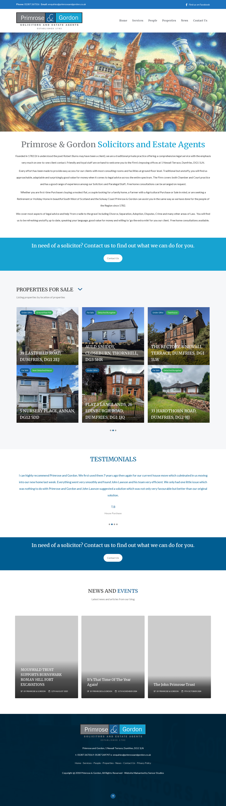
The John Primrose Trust (174, 685)
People (97, 763)
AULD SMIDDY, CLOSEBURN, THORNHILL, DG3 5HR (111, 353)
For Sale (90, 312)
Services (87, 763)
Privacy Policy (144, 763)
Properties (108, 763)
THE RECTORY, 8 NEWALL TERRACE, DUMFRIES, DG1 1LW (177, 353)
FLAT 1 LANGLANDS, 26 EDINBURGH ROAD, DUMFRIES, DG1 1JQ (108, 411)
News (118, 763)
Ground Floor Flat (43, 312)
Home (78, 763)
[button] (110, 430)
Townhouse (173, 312)
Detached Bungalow (106, 312)
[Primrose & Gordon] (49, 20)
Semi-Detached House (42, 370)
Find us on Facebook (199, 4)
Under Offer (27, 312)
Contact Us (113, 258)
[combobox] (79, 290)
